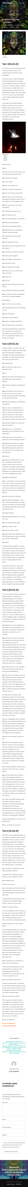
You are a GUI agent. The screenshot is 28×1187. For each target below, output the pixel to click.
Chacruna (16, 1046)
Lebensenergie (11, 1051)
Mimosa (24, 1051)
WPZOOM (18, 1184)
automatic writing (10, 1041)
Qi (13, 1053)
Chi (23, 1047)
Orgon (10, 1053)
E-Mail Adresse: (6, 1127)
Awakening (10, 1043)
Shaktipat (17, 1053)
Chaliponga (7, 1047)
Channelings (20, 25)
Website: (4, 1135)
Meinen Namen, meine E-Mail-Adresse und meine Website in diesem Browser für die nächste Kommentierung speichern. (13, 1145)
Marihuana (18, 1051)
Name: (4, 1119)
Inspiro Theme (10, 1184)
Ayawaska (10, 1046)
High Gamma (7, 3)
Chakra (21, 1046)
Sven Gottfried (9, 25)
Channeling (13, 1047)
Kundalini (5, 27)
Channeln (19, 1047)
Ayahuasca (17, 1043)
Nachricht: (5, 1102)
